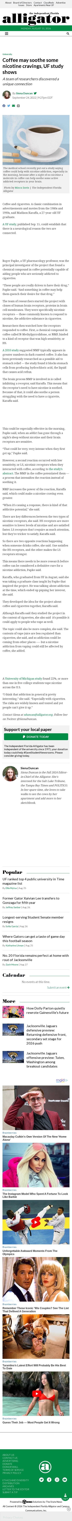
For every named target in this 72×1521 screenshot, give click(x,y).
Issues (21, 5)
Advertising (10, 1460)
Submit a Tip (10, 1492)
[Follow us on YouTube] (65, 1479)
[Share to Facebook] (4, 105)
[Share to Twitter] (8, 105)
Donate (7, 1463)
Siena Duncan (24, 93)
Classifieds (49, 2)
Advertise (60, 2)
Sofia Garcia (12, 926)
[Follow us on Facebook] (49, 1479)
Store (29, 5)
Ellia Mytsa (11, 888)
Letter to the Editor (16, 1489)
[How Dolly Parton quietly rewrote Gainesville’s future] (13, 1012)
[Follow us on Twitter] (41, 1479)
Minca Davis (22, 187)
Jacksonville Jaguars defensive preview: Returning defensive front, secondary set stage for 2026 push (46, 1034)
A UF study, (10, 224)
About (8, 2)
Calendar (14, 975)
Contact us (10, 1457)
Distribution (11, 1483)
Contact (38, 2)
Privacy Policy (12, 1472)
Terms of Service (13, 1469)
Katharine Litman (15, 945)
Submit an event (57, 987)
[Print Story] (18, 105)
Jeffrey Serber (13, 907)
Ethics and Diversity (16, 1480)
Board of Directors (22, 2)
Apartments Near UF (44, 5)
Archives (8, 1486)
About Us (8, 1454)
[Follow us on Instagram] (57, 1479)
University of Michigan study (23, 678)
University (7, 54)
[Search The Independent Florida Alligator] (68, 33)
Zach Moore (12, 964)
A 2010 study (11, 350)
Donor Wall (10, 1466)
